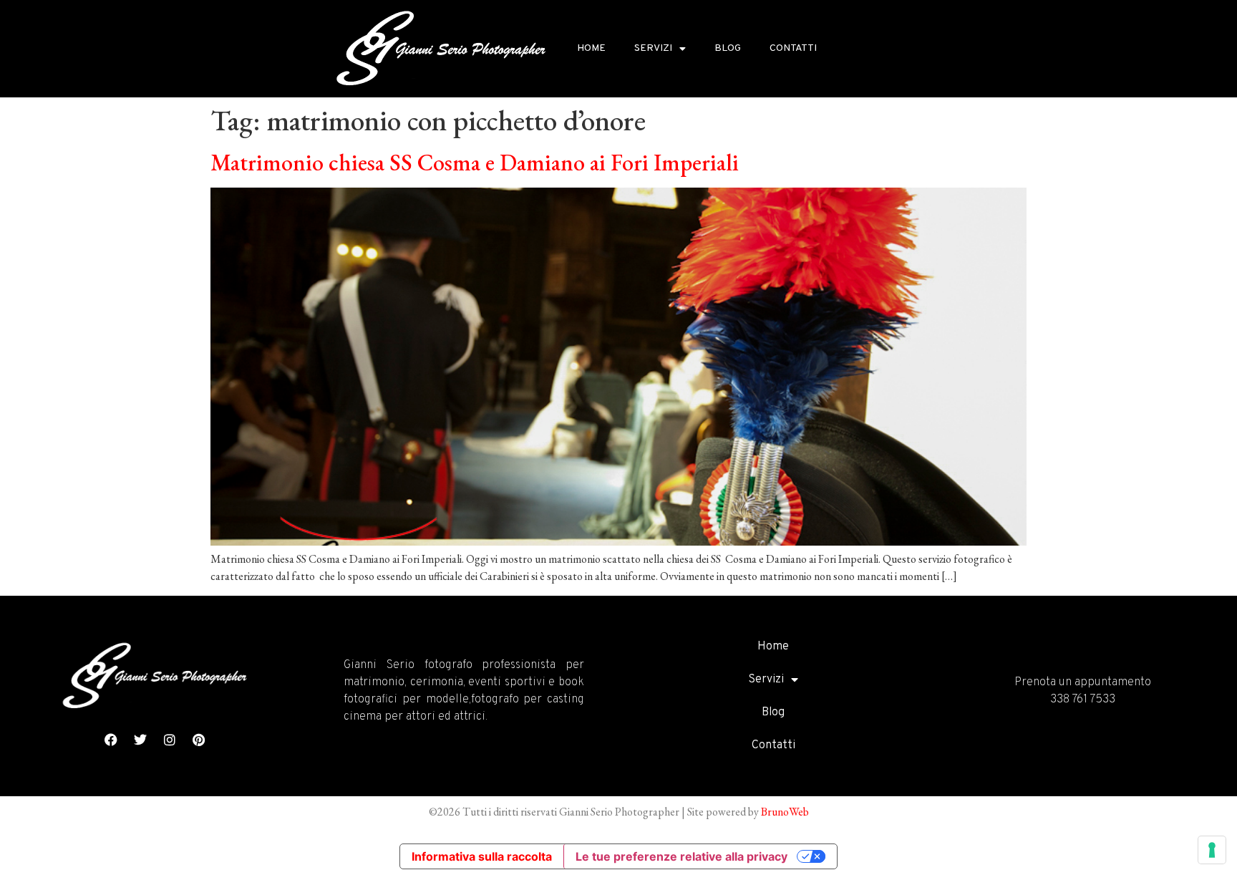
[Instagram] (170, 740)
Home (591, 48)
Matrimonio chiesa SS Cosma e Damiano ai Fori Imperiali (474, 163)
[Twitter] (140, 740)
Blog (727, 48)
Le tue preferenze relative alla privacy (681, 856)
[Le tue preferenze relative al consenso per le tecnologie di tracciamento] (1212, 850)
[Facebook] (111, 740)
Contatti (793, 48)
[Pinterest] (199, 740)
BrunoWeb (785, 811)
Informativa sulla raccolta (482, 856)
